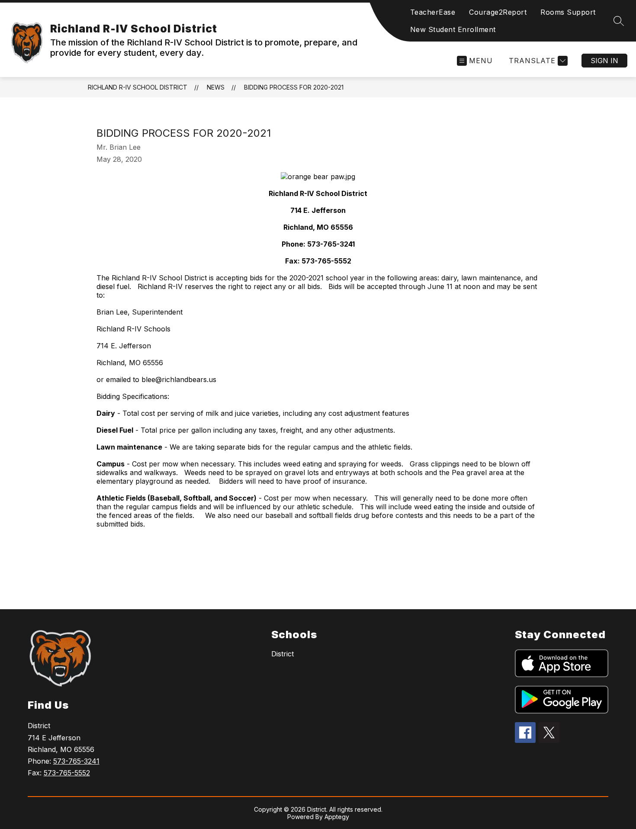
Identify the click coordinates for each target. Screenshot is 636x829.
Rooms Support (568, 12)
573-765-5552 (67, 772)
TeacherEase (433, 12)
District (282, 653)
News (216, 87)
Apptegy (336, 816)
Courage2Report (498, 12)
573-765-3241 (76, 761)
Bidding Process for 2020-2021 (294, 87)
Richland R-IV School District (137, 87)
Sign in (604, 60)
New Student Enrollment (453, 29)
